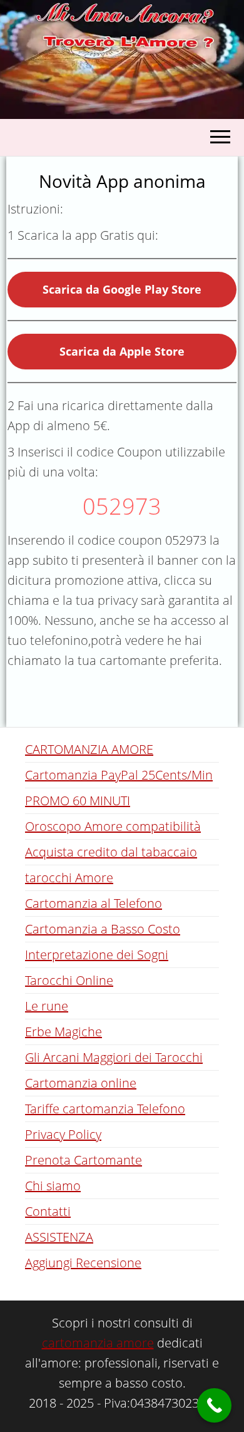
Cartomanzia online (80, 1082)
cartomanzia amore (98, 1342)
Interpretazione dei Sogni (96, 954)
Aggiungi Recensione (83, 1262)
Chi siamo (53, 1185)
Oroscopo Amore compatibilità (113, 826)
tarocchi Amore (69, 877)
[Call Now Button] (214, 1405)
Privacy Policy (63, 1134)
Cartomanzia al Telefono (93, 903)
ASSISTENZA (59, 1237)
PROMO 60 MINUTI (77, 800)
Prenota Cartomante (83, 1159)
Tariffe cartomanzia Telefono (105, 1108)
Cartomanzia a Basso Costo (102, 928)
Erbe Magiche (63, 1031)
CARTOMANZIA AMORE (89, 749)
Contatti (48, 1211)
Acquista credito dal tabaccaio (111, 851)
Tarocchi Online (69, 980)
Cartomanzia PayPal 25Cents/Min (119, 774)
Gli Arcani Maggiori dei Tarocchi (114, 1057)
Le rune (46, 1005)
